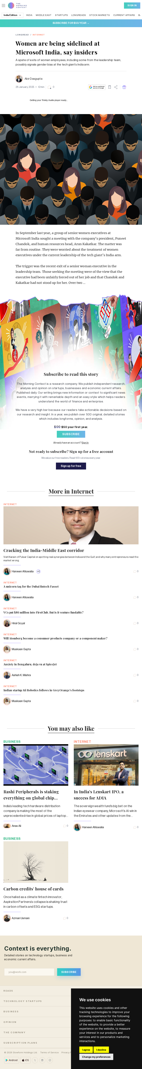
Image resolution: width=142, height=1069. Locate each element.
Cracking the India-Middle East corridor (43, 550)
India (29, 15)
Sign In (132, 5)
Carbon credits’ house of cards (33, 888)
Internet (39, 35)
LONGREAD (22, 35)
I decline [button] (101, 1049)
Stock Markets (99, 15)
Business (12, 741)
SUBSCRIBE (70, 434)
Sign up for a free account (91, 451)
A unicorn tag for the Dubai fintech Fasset (31, 586)
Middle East (44, 15)
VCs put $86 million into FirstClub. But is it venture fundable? (43, 612)
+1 (38, 571)
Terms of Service (49, 1052)
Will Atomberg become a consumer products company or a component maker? (55, 638)
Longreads (78, 15)
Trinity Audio (48, 100)
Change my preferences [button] (96, 1056)
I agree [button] (86, 1049)
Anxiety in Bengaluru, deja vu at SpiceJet (30, 664)
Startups (61, 15)
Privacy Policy (69, 1052)
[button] (50, 87)
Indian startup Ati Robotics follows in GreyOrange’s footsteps (43, 690)
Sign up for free (71, 466)
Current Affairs (124, 15)
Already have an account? (71, 443)
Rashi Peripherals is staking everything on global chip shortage (31, 798)
